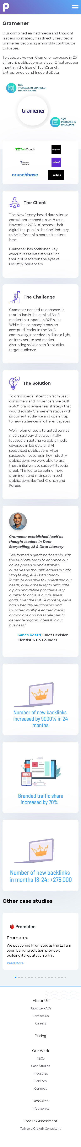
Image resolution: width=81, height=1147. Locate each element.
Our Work (40, 1051)
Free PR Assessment (40, 1121)
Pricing (40, 1036)
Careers (40, 1023)
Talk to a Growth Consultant (40, 1129)
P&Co (40, 1058)
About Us (40, 1001)
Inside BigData (47, 73)
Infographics (40, 1108)
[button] (15, 977)
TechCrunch (47, 68)
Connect (40, 1088)
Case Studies (40, 1066)
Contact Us (40, 1016)
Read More (15, 963)
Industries (40, 1073)
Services (40, 1081)
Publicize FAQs (41, 1008)
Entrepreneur (14, 73)
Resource (41, 1101)
